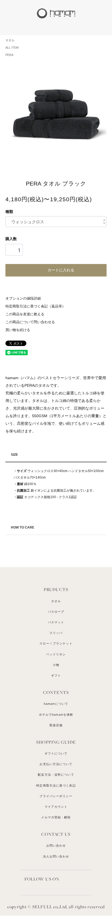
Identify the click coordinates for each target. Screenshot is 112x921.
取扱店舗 (56, 725)
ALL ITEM (11, 47)
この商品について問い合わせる (30, 322)
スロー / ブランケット (55, 643)
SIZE (14, 455)
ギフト (56, 675)
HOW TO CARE (22, 527)
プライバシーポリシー (55, 796)
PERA (9, 54)
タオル (9, 40)
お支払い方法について (55, 764)
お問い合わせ (56, 845)
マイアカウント (56, 806)
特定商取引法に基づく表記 (56, 785)
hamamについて (56, 703)
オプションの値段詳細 (23, 298)
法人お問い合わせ (56, 856)
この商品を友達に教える (24, 314)
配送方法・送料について (56, 774)
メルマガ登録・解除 (56, 817)
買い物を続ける (17, 330)
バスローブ (56, 611)
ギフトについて (56, 753)
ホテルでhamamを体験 (56, 714)
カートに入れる (61, 269)
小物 (56, 665)
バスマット (56, 622)
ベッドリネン (56, 654)
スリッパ (56, 632)
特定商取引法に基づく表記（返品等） (35, 306)
